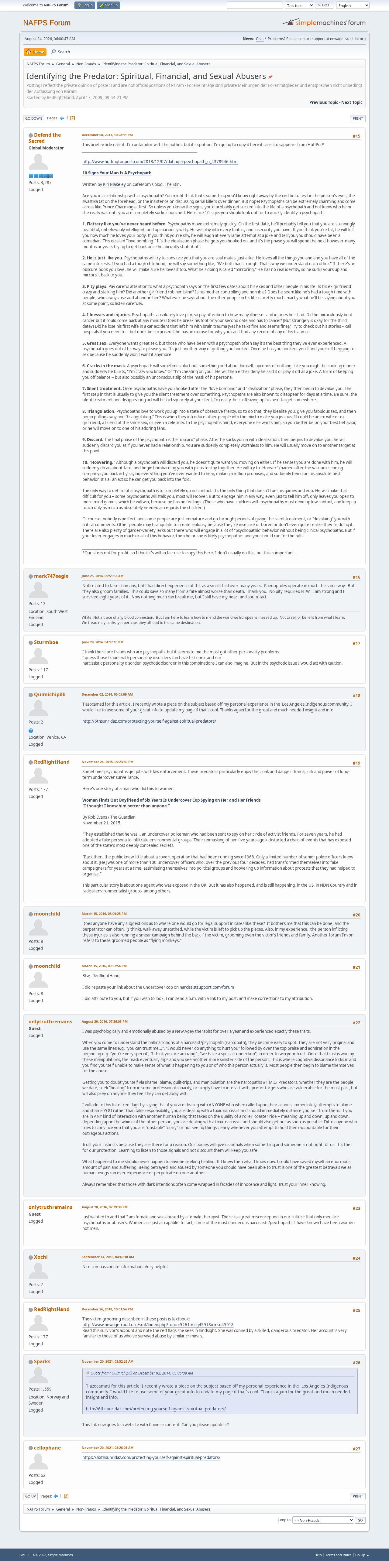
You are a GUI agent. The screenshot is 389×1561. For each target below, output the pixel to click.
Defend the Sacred (45, 138)
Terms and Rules (338, 1554)
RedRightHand (52, 761)
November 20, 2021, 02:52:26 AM (107, 1361)
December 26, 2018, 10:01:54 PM (107, 1309)
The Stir (172, 184)
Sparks (42, 1361)
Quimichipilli (50, 694)
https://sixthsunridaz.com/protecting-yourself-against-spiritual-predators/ (151, 1457)
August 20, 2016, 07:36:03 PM (105, 1021)
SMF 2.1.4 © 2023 (32, 1555)
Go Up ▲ (362, 1554)
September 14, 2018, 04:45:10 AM (108, 1257)
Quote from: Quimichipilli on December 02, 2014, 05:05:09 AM (142, 1373)
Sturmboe (46, 642)
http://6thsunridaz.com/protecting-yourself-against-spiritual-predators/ (149, 721)
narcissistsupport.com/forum (207, 987)
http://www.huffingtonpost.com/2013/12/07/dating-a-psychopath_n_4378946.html (160, 161)
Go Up (30, 1496)
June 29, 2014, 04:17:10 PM (102, 642)
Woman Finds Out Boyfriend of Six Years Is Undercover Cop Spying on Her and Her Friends (171, 800)
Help (318, 1554)
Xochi (41, 1257)
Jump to (284, 1519)
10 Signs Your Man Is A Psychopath (117, 173)
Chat (260, 38)
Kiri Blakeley (114, 184)
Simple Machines (60, 1555)
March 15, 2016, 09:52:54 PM (104, 966)
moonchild (47, 913)
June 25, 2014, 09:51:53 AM (102, 575)
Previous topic (323, 102)
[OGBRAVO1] (31, 730)
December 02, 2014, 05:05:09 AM (107, 694)
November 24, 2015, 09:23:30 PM (107, 761)
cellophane (47, 1447)
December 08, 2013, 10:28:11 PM (107, 134)
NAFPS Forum (47, 23)
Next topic (352, 102)
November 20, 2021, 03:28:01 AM (107, 1447)
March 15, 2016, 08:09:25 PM (104, 913)
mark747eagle (51, 576)
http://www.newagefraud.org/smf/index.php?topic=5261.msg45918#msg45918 (158, 1324)
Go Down (33, 118)
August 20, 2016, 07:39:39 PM (105, 1207)
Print (358, 118)
